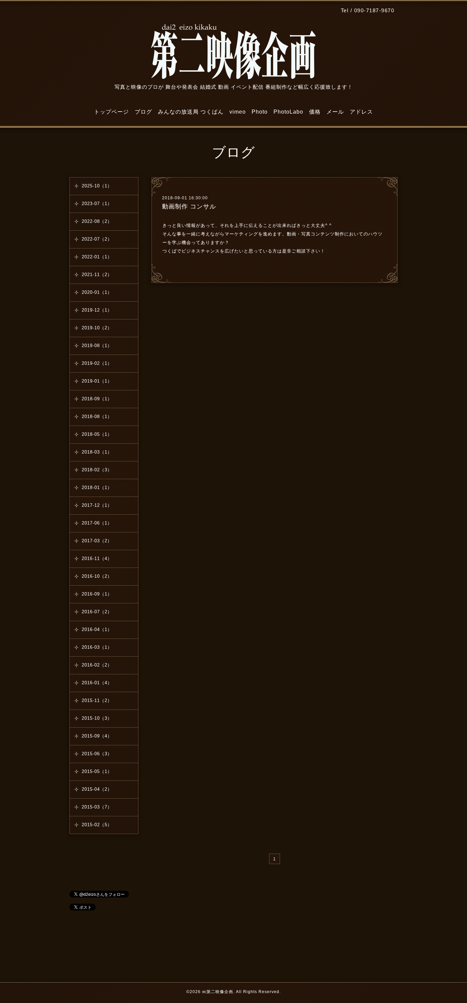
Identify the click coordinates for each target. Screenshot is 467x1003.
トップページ (111, 112)
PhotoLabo (288, 112)
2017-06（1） (97, 523)
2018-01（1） (97, 487)
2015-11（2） (97, 700)
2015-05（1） (97, 771)
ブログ (143, 112)
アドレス (361, 112)
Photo (260, 112)
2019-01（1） (97, 381)
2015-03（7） (97, 806)
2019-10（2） (97, 327)
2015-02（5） (97, 824)
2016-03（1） (97, 647)
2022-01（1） (97, 256)
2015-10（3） (97, 718)
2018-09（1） (97, 398)
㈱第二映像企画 (217, 991)
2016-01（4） (97, 682)
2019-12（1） (97, 310)
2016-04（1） (97, 629)
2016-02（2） (97, 665)
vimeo (237, 112)
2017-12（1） (97, 505)
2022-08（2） (97, 221)
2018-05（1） (97, 434)
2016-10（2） (97, 576)
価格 (315, 112)
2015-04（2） (97, 789)
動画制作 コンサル (189, 206)
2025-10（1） (97, 185)
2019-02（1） (97, 363)
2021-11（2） (97, 274)
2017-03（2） (97, 540)
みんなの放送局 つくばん (191, 112)
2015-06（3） (97, 753)
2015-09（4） (97, 736)
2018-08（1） (97, 416)
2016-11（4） (97, 558)
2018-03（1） (97, 452)
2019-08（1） (97, 345)
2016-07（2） (97, 611)
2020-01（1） (97, 292)
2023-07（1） (97, 203)
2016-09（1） (97, 594)
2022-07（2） (97, 239)
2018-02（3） (97, 469)
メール (335, 112)
